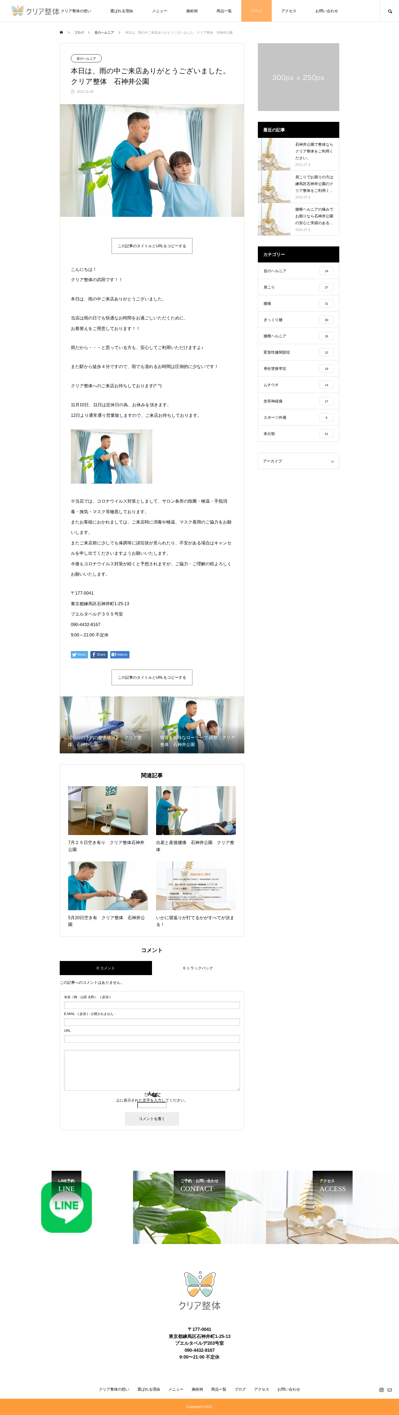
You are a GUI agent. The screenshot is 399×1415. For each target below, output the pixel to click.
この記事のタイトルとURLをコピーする (152, 246)
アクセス (288, 11)
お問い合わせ (326, 11)
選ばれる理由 (121, 11)
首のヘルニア (86, 59)
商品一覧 (224, 11)
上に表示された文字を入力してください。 (152, 1100)
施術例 (192, 11)
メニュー (159, 11)
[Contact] (389, 1389)
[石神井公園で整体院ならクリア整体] (35, 11)
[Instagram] (381, 1389)
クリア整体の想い (76, 11)
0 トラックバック (198, 968)
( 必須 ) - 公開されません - (89, 1014)
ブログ (256, 11)
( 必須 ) (87, 997)
